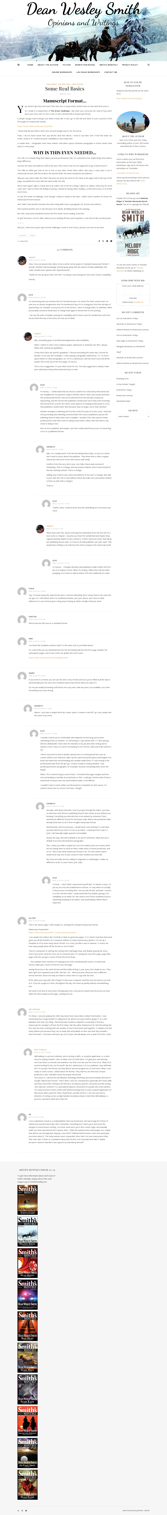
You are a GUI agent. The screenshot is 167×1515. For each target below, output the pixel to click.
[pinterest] (26, 1511)
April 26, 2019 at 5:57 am (37, 591)
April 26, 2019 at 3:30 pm (37, 921)
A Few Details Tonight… (126, 384)
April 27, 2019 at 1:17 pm (61, 563)
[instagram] (22, 1511)
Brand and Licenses (140, 329)
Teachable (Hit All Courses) (128, 173)
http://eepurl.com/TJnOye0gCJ (129, 98)
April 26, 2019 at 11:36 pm (43, 708)
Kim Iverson (34, 1009)
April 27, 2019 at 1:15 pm (61, 504)
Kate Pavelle (40, 1049)
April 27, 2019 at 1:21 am (48, 387)
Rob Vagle (121, 341)
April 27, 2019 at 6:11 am (54, 529)
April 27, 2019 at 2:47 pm (37, 1012)
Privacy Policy (130, 65)
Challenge (51, 84)
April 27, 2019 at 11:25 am (55, 806)
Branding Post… (123, 378)
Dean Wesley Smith (83, 8)
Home (30, 65)
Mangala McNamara (125, 346)
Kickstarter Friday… (131, 318)
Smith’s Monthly (108, 65)
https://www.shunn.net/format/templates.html (48, 657)
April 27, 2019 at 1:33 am (54, 449)
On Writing (64, 84)
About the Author (48, 65)
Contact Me (110, 72)
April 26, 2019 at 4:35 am (37, 260)
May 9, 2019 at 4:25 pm (36, 1117)
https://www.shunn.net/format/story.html (34, 126)
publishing (78, 84)
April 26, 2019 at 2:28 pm (37, 676)
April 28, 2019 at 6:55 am (42, 1052)
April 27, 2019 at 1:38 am (48, 733)
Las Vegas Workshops (88, 72)
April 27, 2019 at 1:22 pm (61, 880)
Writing (32, 235)
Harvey (32, 257)
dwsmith (24, 241)
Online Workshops (62, 72)
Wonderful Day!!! (123, 401)
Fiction (67, 65)
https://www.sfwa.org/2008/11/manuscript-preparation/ (53, 932)
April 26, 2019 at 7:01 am (37, 641)
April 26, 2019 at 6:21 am (37, 619)
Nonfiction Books (85, 65)
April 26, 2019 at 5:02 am (37, 297)
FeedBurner (139, 302)
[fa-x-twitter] (18, 1511)
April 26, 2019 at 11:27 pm (43, 336)
